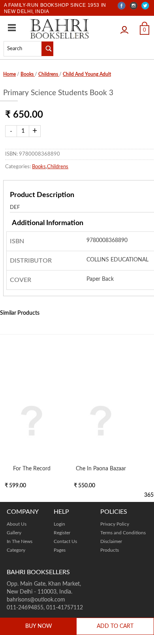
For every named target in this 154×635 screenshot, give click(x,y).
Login (126, 27)
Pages (60, 550)
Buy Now (38, 626)
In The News (19, 541)
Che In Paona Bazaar (101, 469)
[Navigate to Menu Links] (12, 28)
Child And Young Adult (87, 74)
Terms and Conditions (123, 532)
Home (9, 74)
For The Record (32, 469)
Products (109, 550)
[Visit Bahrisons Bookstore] (60, 28)
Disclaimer (111, 541)
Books (28, 74)
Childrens (48, 74)
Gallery (14, 532)
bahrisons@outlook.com (36, 600)
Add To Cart (115, 626)
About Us (16, 524)
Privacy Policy (114, 524)
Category (16, 550)
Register (62, 532)
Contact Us (65, 541)
